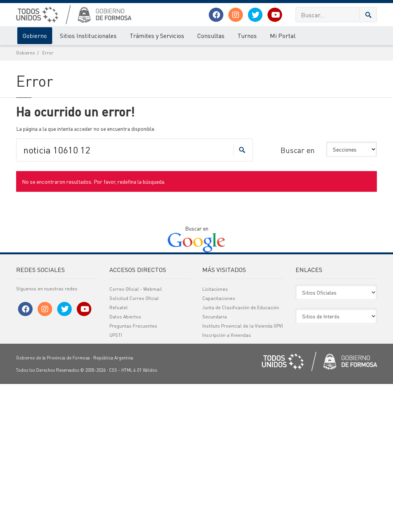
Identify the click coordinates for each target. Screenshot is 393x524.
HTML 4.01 (131, 370)
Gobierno (35, 35)
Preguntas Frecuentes (133, 326)
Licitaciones (215, 289)
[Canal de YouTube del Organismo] (275, 15)
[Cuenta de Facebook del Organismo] (216, 15)
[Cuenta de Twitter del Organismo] (255, 15)
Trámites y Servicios (157, 35)
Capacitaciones (218, 298)
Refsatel (118, 307)
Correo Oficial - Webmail (135, 289)
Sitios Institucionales (88, 35)
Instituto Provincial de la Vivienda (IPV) (242, 326)
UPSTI (115, 335)
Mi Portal (283, 35)
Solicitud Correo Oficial (134, 298)
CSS (113, 370)
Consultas (211, 35)
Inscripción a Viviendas (226, 335)
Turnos (247, 35)
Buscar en (298, 150)
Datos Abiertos (125, 317)
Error (47, 53)
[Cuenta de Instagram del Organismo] (235, 15)
